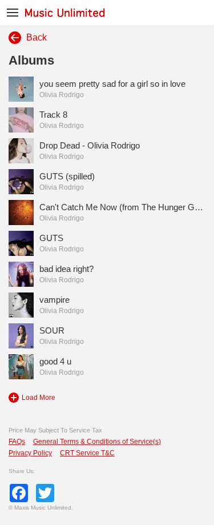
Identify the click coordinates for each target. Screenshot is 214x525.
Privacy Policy (30, 453)
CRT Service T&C (87, 453)
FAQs (17, 442)
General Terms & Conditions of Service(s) (97, 442)
